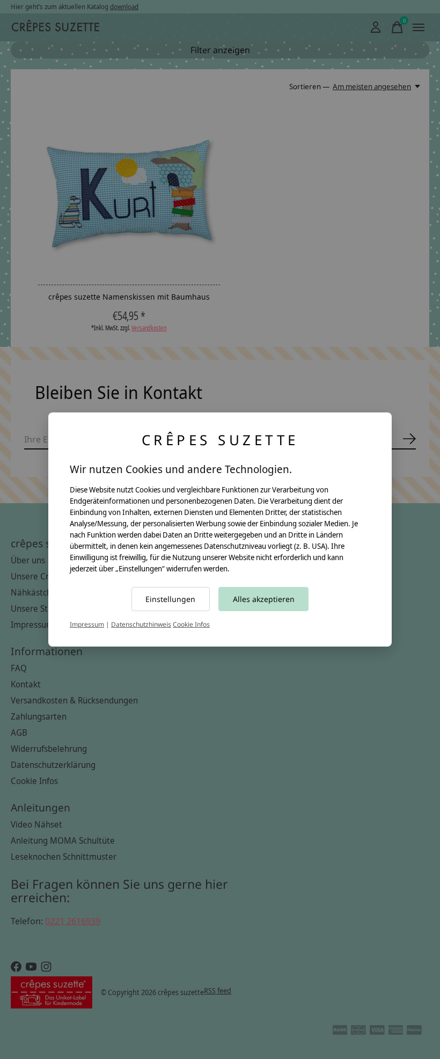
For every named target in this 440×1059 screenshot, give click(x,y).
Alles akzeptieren (264, 599)
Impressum (87, 624)
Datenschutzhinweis (141, 624)
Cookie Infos (191, 624)
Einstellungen (170, 599)
